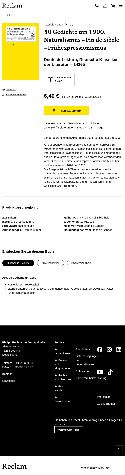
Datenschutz (83, 371)
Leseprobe (11, 89)
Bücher (9, 15)
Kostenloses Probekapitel (23, 284)
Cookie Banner (106, 403)
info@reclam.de (23, 367)
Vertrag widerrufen (69, 429)
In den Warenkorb (69, 110)
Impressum (104, 396)
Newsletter (8, 380)
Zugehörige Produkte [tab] (18, 263)
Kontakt (7, 374)
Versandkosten (93, 97)
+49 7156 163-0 (24, 363)
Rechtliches (83, 349)
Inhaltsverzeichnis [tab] (81, 263)
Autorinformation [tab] (50, 263)
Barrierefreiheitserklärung (91, 378)
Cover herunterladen (16, 94)
